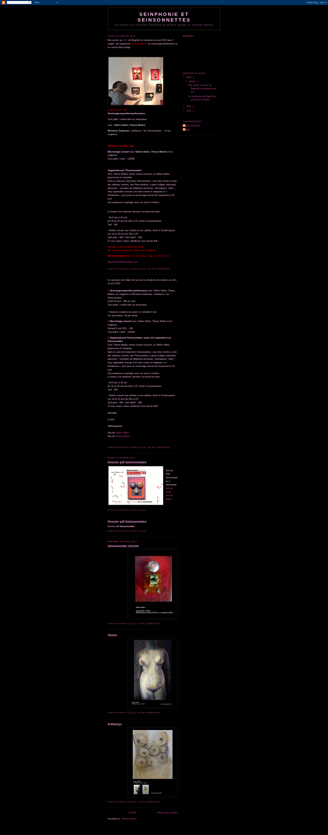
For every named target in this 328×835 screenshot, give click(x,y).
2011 (189, 106)
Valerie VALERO (192, 125)
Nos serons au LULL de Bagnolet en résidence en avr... (202, 88)
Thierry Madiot (122, 436)
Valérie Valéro (122, 432)
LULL (125, 40)
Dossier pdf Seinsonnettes (127, 462)
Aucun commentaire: (159, 269)
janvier (192, 81)
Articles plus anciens (167, 812)
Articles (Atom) (129, 818)
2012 (189, 77)
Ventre (112, 635)
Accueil (132, 812)
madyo (187, 129)
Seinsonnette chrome (123, 546)
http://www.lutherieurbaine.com (123, 262)
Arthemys (115, 724)
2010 (189, 110)
